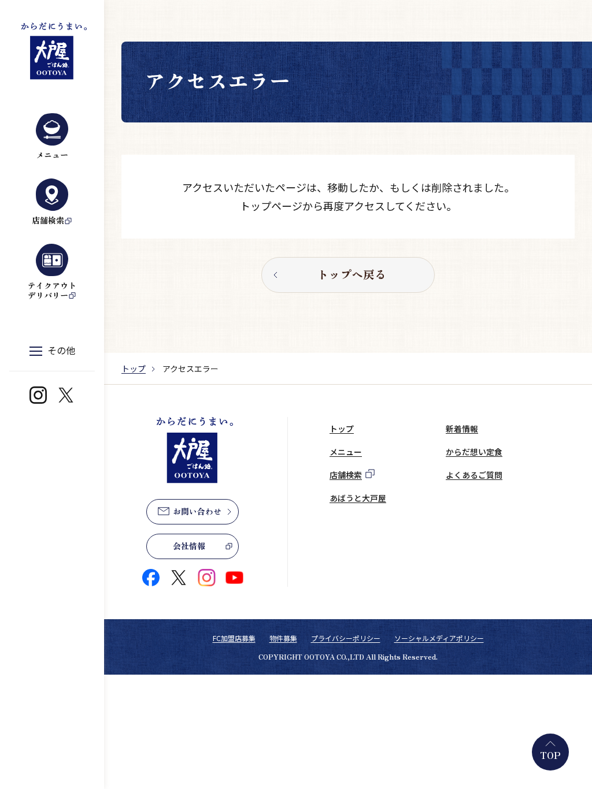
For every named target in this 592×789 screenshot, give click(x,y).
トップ (133, 368)
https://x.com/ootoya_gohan (66, 395)
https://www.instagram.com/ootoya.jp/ (38, 395)
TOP (550, 755)
